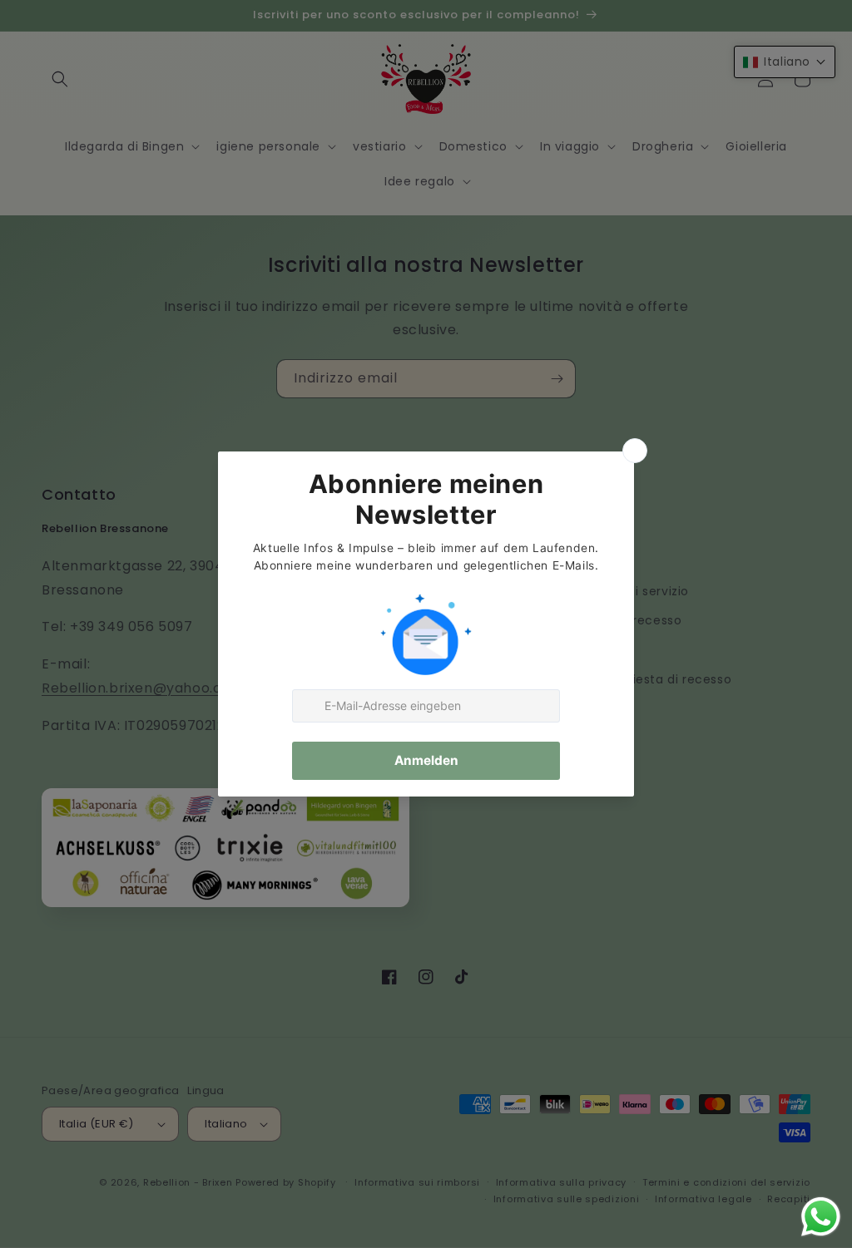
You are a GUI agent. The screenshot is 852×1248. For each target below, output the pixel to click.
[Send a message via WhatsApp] (821, 1217)
